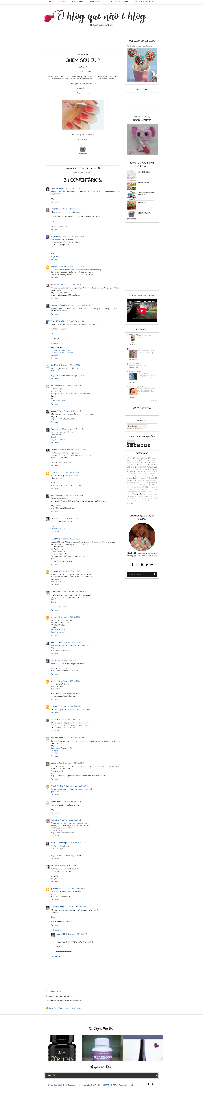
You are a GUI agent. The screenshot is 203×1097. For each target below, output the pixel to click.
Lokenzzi (154, 480)
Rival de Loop (142, 497)
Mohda (152, 485)
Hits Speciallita (149, 476)
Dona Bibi (144, 469)
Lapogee (147, 480)
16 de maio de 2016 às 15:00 (67, 518)
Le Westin (55, 411)
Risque (131, 496)
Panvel (155, 487)
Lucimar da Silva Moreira (60, 305)
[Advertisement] (84, 43)
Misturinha (136, 485)
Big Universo (136, 463)
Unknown (54, 617)
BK (144, 460)
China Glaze (143, 465)
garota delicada (56, 889)
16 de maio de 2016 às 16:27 (69, 617)
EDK (155, 469)
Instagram (55, 355)
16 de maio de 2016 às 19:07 (69, 681)
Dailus (128, 469)
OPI (144, 487)
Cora (132, 467)
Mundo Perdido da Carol (136, 386)
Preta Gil (152, 489)
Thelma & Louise (152, 497)
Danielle (54, 472)
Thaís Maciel (55, 539)
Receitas (131, 494)
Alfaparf (129, 458)
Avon (136, 460)
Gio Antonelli (151, 474)
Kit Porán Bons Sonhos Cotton (144, 337)
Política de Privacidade (145, 2)
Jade (152, 478)
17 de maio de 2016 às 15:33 (75, 907)
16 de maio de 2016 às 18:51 (65, 660)
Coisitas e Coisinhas (135, 349)
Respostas (57, 930)
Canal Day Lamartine (59, 632)
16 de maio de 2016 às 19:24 (69, 720)
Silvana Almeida (57, 285)
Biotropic (145, 463)
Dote (150, 469)
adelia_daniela (56, 763)
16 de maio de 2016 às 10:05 (73, 321)
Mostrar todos (153, 400)
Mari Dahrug (55, 642)
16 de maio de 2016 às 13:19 (75, 450)
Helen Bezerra (56, 802)
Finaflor (149, 471)
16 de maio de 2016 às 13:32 (68, 472)
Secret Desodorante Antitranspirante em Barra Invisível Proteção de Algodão (145, 375)
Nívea (140, 487)
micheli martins (57, 786)
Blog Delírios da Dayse (59, 630)
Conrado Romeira (57, 450)
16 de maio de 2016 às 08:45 (74, 188)
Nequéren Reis (56, 266)
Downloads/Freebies (120, 2)
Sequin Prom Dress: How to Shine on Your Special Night (145, 352)
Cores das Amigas (145, 467)
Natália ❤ (54, 720)
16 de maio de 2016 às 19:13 (69, 706)
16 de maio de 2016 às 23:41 (76, 843)
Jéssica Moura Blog (58, 843)
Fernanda (54, 209)
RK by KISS (151, 491)
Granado (129, 476)
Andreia (153, 458)
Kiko (128, 480)
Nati (128, 487)
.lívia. (52, 660)
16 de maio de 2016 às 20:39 (75, 786)
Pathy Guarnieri (57, 188)
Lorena (131, 483)
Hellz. (53, 866)
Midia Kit (62, 2)
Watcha (152, 501)
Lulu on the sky (134, 334)
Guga (135, 476)
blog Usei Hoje (56, 236)
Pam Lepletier (56, 429)
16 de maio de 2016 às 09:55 (82, 305)
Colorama (153, 465)
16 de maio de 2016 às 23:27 (71, 820)
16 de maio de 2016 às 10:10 (69, 365)
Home (50, 2)
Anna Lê (59, 934)
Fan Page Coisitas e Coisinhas (62, 352)
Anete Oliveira (56, 321)
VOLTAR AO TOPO (110, 1085)
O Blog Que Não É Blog (57, 1085)
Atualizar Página (125, 1085)
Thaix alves (55, 820)
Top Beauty (132, 499)
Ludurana (145, 483)
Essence (139, 471)
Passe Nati (132, 489)
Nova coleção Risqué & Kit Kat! (138, 366)
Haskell (140, 476)
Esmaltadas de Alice (58, 592)
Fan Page (54, 753)
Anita (128, 460)
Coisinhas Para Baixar (144, 213)
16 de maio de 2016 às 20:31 (73, 763)
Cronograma (77, 2)
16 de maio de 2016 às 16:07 (69, 571)
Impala (129, 478)
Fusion (142, 474)
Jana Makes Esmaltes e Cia (61, 748)
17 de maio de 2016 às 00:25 (74, 889)
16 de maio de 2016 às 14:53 (74, 495)
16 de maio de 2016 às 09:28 (73, 266)
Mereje (153, 483)
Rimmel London (153, 494)
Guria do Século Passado (60, 529)
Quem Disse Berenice (139, 491)
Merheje (129, 485)
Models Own (145, 485)
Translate (142, 429)
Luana (53, 518)
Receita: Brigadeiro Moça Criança (139, 46)
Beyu (128, 463)
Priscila (129, 491)
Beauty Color (151, 461)
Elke (131, 472)
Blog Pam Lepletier (58, 439)
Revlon (144, 494)
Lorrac (137, 483)
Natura (134, 487)
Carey (128, 465)
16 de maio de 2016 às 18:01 (71, 642)
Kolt (133, 480)
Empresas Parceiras (97, 2)
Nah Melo (54, 365)
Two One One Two (144, 499)
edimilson (54, 571)
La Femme (139, 480)
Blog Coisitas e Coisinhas (60, 350)
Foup (137, 474)
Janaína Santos (57, 738)
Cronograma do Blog (144, 172)
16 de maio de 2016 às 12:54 (73, 429)
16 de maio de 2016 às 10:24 (73, 386)
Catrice (134, 465)
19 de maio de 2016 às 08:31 (76, 934)
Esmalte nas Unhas (58, 401)
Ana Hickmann (142, 458)
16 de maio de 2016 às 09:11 (69, 209)
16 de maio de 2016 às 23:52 (66, 866)
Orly (150, 487)
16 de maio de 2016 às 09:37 (75, 285)
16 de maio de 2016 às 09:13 (73, 236)
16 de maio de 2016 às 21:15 (72, 802)
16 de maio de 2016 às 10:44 (70, 411)
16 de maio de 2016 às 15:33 (71, 539)
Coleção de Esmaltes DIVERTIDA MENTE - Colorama (147, 193)
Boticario (153, 463)
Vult (146, 501)
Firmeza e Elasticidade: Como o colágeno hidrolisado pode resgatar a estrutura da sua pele (146, 391)
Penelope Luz (143, 489)
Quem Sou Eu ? (142, 203)
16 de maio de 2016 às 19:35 (74, 738)
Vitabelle (140, 501)
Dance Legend (135, 469)
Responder (55, 202)
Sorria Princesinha (58, 581)
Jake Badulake (56, 386)
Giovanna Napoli (57, 495)
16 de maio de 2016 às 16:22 (77, 592)
